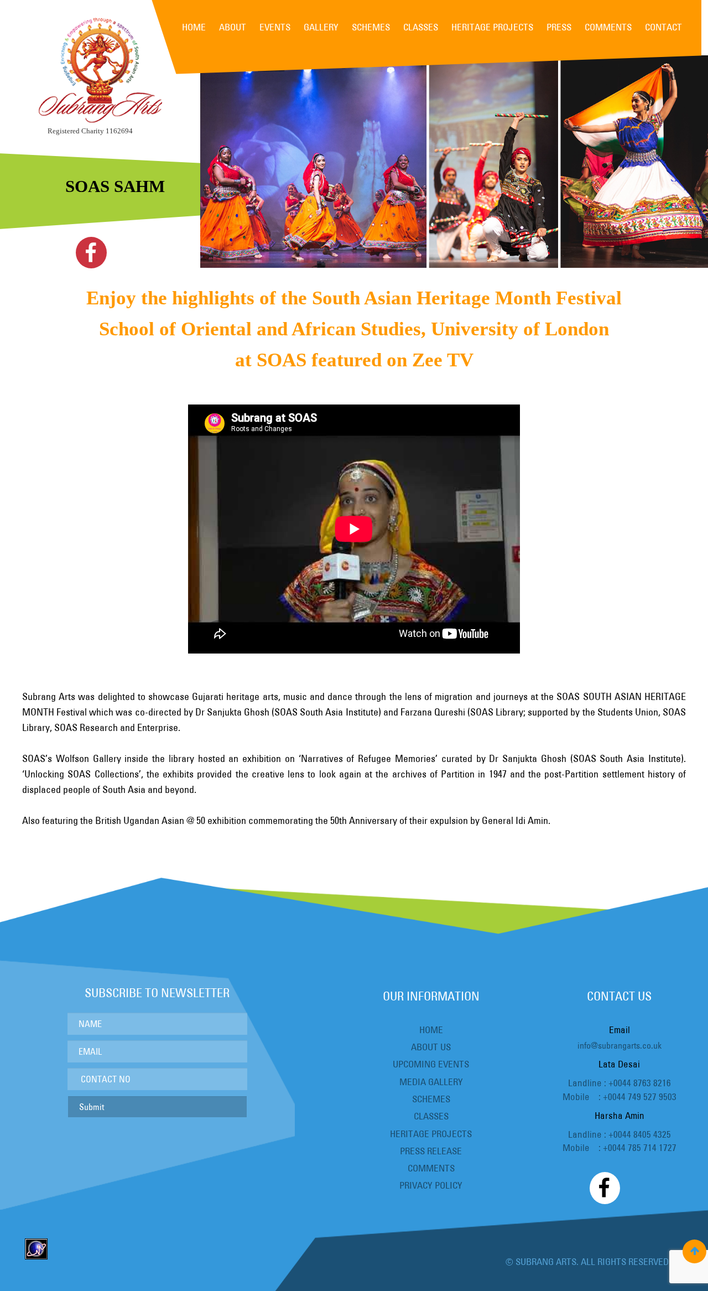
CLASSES (420, 27)
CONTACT (663, 27)
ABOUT (232, 27)
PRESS (558, 27)
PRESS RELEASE (431, 1151)
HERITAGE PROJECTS (492, 27)
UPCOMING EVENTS (431, 1064)
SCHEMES (371, 27)
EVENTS (274, 27)
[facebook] (91, 252)
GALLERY (321, 27)
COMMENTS (608, 27)
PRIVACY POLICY (430, 1185)
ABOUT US (431, 1046)
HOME (194, 27)
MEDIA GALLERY (431, 1081)
